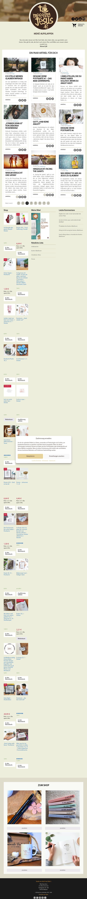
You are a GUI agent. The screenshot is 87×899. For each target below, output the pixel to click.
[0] (74, 28)
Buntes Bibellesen (72, 226)
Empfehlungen (15, 121)
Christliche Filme (36, 255)
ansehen (24, 828)
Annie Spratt (37, 72)
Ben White (36, 165)
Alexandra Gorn (65, 72)
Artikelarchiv (34, 246)
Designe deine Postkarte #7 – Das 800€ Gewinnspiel (42, 78)
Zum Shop (43, 785)
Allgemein (69, 125)
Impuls (14, 170)
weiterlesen (7, 99)
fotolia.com (9, 169)
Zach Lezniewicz (10, 72)
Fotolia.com (64, 169)
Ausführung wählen (21, 420)
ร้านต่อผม (62, 226)
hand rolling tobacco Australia (67, 234)
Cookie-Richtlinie (36, 460)
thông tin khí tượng (64, 230)
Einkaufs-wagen (81, 25)
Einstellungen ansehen (56, 456)
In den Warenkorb (8, 248)
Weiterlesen (9, 419)
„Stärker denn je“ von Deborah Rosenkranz (14, 125)
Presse (33, 259)
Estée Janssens (64, 124)
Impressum (45, 460)
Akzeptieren (30, 456)
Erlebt (40, 119)
